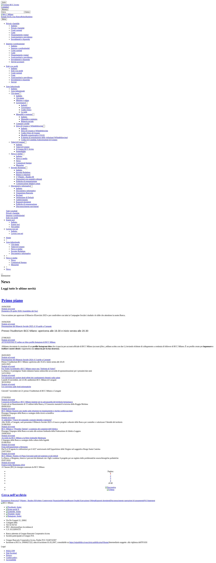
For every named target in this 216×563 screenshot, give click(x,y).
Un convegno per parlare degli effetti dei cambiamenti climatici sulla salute (31, 378)
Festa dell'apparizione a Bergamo (15, 447)
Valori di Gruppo (17, 142)
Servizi (13, 82)
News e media (16, 154)
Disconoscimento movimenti (27, 206)
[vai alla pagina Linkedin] (13, 512)
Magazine (20, 165)
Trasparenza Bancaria (24, 193)
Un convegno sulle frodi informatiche (16, 387)
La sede (24, 112)
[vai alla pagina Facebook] (13, 507)
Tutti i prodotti (11, 211)
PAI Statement (149, 501)
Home (8, 238)
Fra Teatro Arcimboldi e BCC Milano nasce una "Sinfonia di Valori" (29, 369)
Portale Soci (5, 17)
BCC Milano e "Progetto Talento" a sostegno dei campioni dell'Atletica (30, 429)
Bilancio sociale (27, 121)
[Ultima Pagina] (110, 490)
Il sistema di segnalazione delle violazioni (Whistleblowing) (44, 137)
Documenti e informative (21, 186)
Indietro (14, 26)
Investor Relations (18, 168)
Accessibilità (11, 560)
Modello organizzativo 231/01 (33, 135)
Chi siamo (15, 93)
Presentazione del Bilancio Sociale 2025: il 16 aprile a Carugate (27, 326)
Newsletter (15, 227)
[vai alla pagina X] (12, 509)
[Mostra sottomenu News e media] (23, 154)
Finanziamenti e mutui (19, 35)
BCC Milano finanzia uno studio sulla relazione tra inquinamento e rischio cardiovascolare (37, 411)
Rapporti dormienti (23, 202)
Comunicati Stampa (24, 163)
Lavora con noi (12, 229)
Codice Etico (26, 110)
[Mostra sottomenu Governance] (27, 103)
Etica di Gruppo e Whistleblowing (29, 126)
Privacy (9, 555)
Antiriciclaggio (22, 200)
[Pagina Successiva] (110, 487)
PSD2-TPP (10, 551)
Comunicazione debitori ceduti (28, 184)
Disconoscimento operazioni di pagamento (127, 501)
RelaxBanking (26, 17)
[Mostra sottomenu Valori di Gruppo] (25, 142)
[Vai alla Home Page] (7, 14)
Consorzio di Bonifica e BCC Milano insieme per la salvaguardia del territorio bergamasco (37, 402)
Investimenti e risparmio (20, 39)
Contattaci (5, 7)
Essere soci (10, 220)
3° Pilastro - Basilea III (25, 177)
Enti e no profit (12, 66)
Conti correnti (16, 30)
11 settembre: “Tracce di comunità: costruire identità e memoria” (27, 420)
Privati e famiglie (12, 23)
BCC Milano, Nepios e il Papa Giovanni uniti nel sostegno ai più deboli (30, 456)
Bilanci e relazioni (23, 175)
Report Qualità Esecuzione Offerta (81, 501)
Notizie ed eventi (8, 309)
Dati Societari (11, 553)
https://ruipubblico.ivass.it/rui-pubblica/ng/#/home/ (89, 542)
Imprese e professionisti (15, 44)
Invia (4, 2)
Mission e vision (22, 100)
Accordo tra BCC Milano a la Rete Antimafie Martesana (24, 438)
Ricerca (5, 9)
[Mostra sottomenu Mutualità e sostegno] (33, 114)
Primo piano (12, 300)
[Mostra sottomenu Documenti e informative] (32, 186)
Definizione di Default (25, 197)
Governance (21, 103)
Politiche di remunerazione (26, 181)
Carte (13, 32)
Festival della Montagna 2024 (13, 465)
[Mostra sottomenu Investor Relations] (26, 167)
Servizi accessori (17, 62)
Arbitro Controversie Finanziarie (49, 501)
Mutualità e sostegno (24, 114)
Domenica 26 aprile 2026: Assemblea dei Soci (20, 311)
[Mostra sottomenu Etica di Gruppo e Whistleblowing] (44, 126)
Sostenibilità (21, 151)
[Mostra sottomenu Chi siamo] (20, 93)
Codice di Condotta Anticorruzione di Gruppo (39, 140)
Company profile (22, 124)
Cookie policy (11, 558)
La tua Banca (15, 17)
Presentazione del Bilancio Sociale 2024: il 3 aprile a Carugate (26, 360)
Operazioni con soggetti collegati (29, 179)
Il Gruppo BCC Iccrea (25, 149)
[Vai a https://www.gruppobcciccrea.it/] (10, 5)
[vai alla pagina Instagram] (13, 516)
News (18, 161)
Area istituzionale (13, 86)
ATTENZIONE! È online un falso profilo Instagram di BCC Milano (28, 342)
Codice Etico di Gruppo (30, 133)
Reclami (19, 195)
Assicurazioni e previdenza (21, 37)
